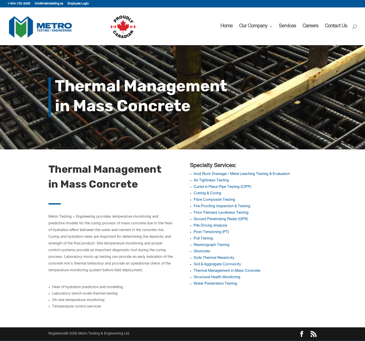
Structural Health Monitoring (217, 277)
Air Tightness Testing (211, 180)
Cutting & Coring (207, 193)
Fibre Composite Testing (214, 200)
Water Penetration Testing (215, 284)
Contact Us (336, 27)
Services (287, 27)
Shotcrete (202, 251)
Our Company (253, 27)
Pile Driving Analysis (210, 226)
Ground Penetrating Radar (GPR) (221, 219)
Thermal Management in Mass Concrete (227, 271)
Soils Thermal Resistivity (214, 258)
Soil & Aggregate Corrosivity (217, 264)
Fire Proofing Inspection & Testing (222, 206)
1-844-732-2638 (18, 3)
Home (226, 27)
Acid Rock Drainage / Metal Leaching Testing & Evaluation (242, 174)
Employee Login (78, 3)
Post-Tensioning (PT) (211, 232)
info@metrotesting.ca (49, 3)
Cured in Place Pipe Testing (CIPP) (222, 187)
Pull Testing (203, 238)
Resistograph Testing (211, 245)
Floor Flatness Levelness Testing (221, 213)
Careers (310, 27)
